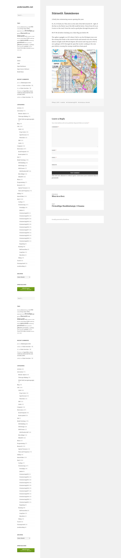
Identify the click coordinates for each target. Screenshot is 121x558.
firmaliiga (28, 30)
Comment (55, 127)
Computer (20, 146)
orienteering (31, 40)
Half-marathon (23, 249)
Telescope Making (23, 116)
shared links (20, 196)
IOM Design (21, 165)
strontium (30, 46)
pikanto (19, 44)
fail (22, 30)
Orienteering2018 (24, 232)
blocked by (25, 289)
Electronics (20, 149)
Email (54, 157)
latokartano (30, 36)
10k (18, 27)
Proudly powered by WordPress (60, 219)
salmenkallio (21, 46)
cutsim (18, 28)
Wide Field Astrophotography (26, 119)
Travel (18, 48)
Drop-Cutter (22, 132)
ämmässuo (82, 102)
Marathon (22, 255)
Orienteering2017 (24, 230)
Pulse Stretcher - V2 (27, 85)
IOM (29, 33)
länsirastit (19, 38)
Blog (27, 26)
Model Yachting (21, 160)
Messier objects (22, 113)
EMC (19, 140)
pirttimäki (25, 44)
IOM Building (21, 163)
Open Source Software (23, 69)
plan (29, 44)
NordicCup (31, 38)
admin (63, 102)
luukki (33, 36)
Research (19, 185)
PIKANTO (20, 177)
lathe (26, 36)
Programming (21, 182)
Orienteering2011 (24, 213)
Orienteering (21, 204)
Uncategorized (21, 263)
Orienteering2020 (24, 238)
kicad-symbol (21, 154)
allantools (23, 27)
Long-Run (22, 252)
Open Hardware (21, 66)
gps (33, 31)
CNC (32, 27)
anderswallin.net (25, 7)
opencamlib (24, 40)
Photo (26, 42)
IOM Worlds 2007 (24, 171)
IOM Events (21, 168)
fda (23, 30)
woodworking (21, 266)
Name (54, 150)
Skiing (20, 258)
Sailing (19, 193)
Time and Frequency (23, 190)
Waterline (22, 137)
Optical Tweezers (23, 188)
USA (22, 48)
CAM (29, 27)
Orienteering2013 (24, 218)
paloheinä (20, 42)
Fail (18, 157)
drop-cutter (23, 28)
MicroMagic (23, 38)
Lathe (19, 143)
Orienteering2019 (24, 235)
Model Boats (20, 72)
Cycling (20, 202)
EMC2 (28, 28)
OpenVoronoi (22, 135)
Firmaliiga (22, 207)
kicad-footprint (22, 151)
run (18, 46)
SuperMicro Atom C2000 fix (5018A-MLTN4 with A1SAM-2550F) (25, 92)
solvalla (26, 46)
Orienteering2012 (24, 216)
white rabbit (19, 50)
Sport (18, 199)
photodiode (29, 42)
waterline (32, 48)
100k (20, 26)
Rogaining (22, 244)
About (18, 60)
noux (18, 40)
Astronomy (20, 111)
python (32, 44)
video (24, 48)
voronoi (28, 48)
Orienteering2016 (24, 227)
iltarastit (23, 33)
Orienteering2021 (24, 241)
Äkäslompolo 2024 (26, 82)
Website (54, 164)
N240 (27, 38)
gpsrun (18, 33)
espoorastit (19, 31)
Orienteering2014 (24, 221)
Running (20, 246)
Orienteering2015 (24, 224)
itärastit (21, 35)
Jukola (21, 210)
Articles (19, 108)
